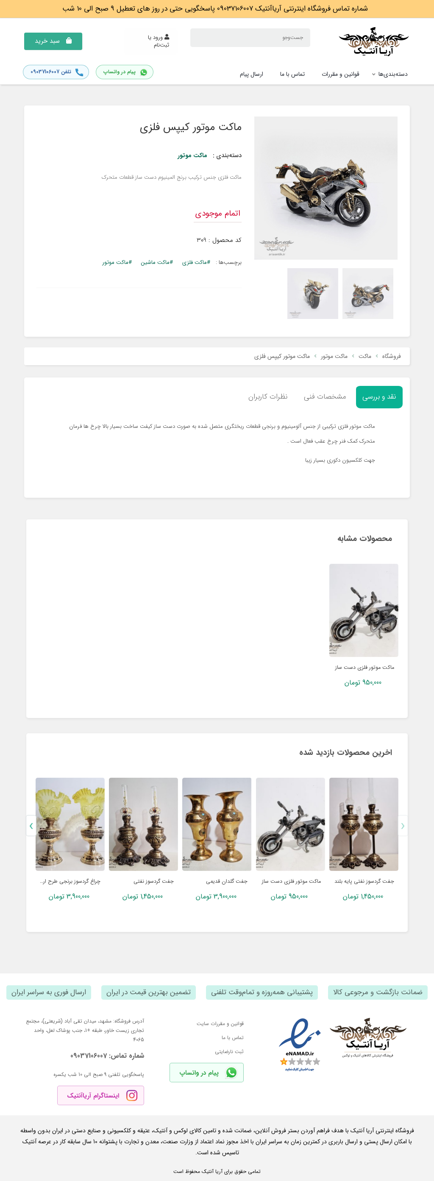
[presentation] (403, 825)
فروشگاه (391, 356)
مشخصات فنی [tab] (325, 396)
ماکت (365, 356)
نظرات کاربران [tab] (268, 396)
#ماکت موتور (117, 262)
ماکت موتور (192, 155)
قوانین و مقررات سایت (220, 1024)
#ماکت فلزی (196, 262)
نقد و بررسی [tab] (379, 396)
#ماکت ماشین (157, 262)
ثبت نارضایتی (229, 1052)
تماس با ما (233, 1038)
